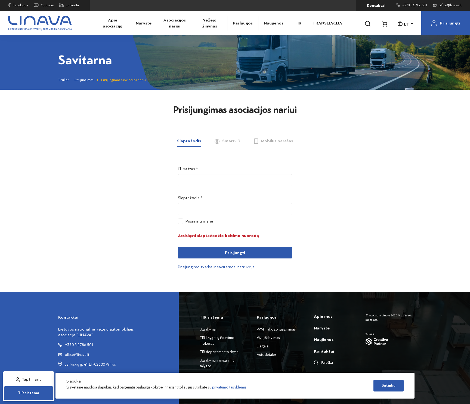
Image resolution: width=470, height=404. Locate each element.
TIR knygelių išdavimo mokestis (217, 341)
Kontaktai (376, 6)
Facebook (20, 5)
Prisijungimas (84, 80)
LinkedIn (72, 5)
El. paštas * (188, 168)
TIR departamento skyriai (219, 352)
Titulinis (63, 80)
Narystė (143, 23)
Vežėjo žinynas (209, 23)
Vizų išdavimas (268, 338)
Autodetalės (266, 355)
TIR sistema (28, 393)
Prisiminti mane (199, 221)
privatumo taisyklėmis (229, 387)
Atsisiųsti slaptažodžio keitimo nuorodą (218, 235)
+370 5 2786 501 (415, 5)
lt (406, 24)
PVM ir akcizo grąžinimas (276, 329)
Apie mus (323, 316)
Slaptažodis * (190, 197)
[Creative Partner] (389, 341)
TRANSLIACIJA (324, 23)
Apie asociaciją (112, 23)
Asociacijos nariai (174, 23)
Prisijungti (235, 252)
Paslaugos (243, 23)
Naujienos (273, 23)
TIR (298, 23)
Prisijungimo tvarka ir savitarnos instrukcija (216, 266)
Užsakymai (208, 329)
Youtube (47, 5)
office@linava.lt (450, 5)
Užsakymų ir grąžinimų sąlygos (217, 363)
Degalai (263, 346)
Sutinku (388, 385)
